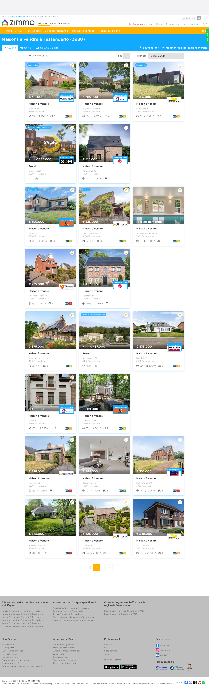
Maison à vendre (39, 103)
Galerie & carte (49, 47)
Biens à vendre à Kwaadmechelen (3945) (124, 611)
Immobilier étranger (60, 23)
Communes (137, 683)
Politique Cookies (31, 683)
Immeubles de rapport (84, 30)
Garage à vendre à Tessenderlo (68, 611)
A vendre (7, 30)
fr (205, 18)
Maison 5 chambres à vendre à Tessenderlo (22, 623)
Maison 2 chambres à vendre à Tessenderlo (22, 614)
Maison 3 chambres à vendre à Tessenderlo (22, 617)
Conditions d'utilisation (12, 683)
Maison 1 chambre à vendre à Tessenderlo (22, 611)
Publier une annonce (140, 24)
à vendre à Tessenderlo (18, 16)
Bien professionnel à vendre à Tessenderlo (73, 617)
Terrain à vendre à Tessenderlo (67, 614)
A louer (19, 30)
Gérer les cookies (62, 683)
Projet (32, 166)
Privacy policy (46, 683)
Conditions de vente (80, 683)
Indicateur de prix (110, 30)
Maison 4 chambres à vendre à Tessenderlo (22, 620)
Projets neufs (34, 30)
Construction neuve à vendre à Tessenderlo (74, 620)
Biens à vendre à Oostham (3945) (120, 614)
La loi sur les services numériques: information (110, 683)
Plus (158, 24)
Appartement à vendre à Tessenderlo (71, 608)
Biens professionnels (56, 30)
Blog (204, 30)
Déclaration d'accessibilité (154, 683)
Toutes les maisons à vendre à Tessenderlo (22, 626)
